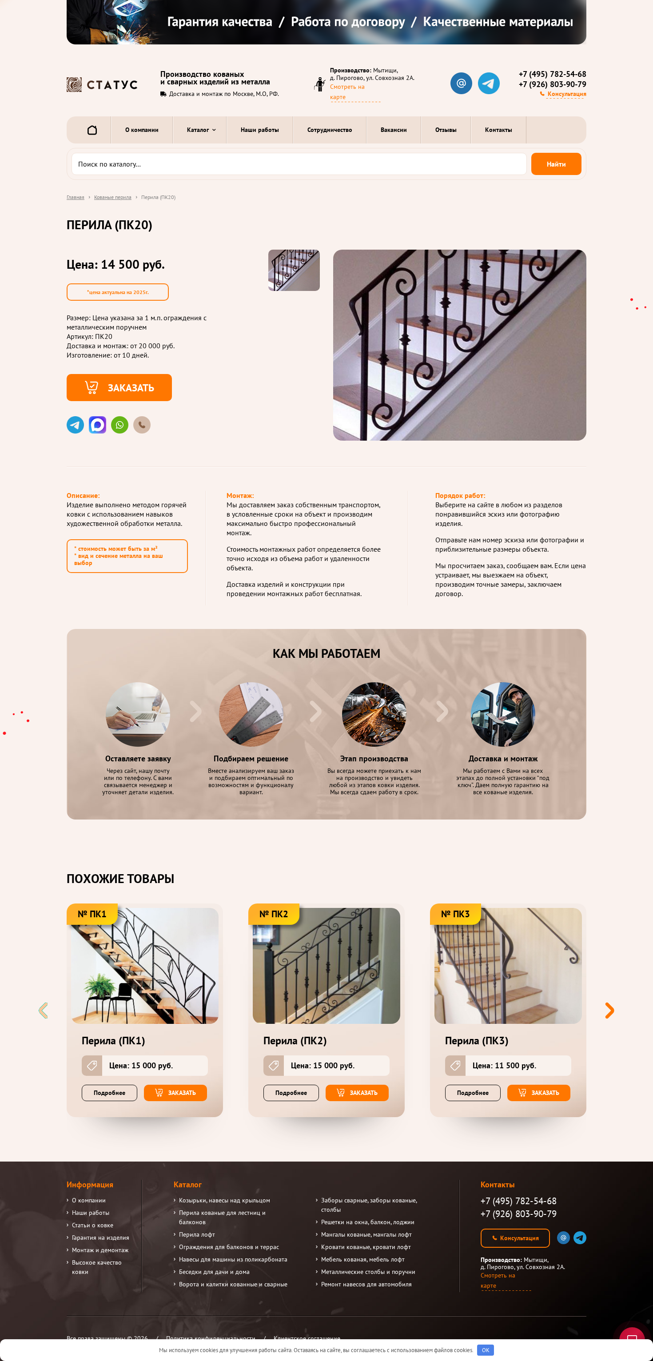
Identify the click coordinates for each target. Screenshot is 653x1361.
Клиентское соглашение (307, 1338)
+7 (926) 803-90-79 (552, 84)
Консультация (567, 94)
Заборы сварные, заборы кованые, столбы (369, 1205)
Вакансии (394, 130)
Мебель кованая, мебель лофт (363, 1259)
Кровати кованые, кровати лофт (366, 1247)
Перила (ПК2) (295, 1040)
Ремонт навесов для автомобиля (366, 1284)
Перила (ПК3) (477, 1040)
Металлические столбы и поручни (368, 1272)
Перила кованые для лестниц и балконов (222, 1217)
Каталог (198, 130)
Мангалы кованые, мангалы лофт (366, 1234)
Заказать (131, 387)
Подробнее (109, 1093)
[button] (610, 1010)
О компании (142, 130)
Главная (75, 197)
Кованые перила (112, 197)
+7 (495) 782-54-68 (552, 74)
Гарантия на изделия (100, 1238)
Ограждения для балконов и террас (229, 1247)
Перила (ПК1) (113, 1040)
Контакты (498, 130)
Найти (556, 163)
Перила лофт (197, 1234)
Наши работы (260, 130)
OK (486, 1350)
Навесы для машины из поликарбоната (233, 1259)
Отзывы (446, 130)
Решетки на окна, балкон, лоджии (367, 1222)
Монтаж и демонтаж (100, 1250)
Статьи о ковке (92, 1225)
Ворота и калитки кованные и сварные (233, 1284)
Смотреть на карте (347, 92)
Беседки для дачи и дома (214, 1272)
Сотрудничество (329, 130)
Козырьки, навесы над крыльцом (224, 1200)
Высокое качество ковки (97, 1267)
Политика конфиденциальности (210, 1338)
